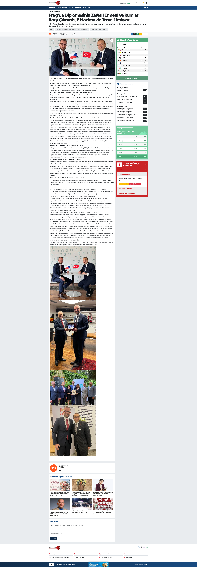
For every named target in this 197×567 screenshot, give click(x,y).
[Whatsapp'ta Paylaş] (137, 34)
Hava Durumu (80, 554)
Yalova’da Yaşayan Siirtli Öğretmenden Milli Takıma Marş (102, 512)
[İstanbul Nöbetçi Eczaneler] (146, 164)
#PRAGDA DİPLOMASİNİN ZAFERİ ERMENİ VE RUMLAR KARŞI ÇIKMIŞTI (71, 29)
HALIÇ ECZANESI (124, 174)
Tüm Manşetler (80, 557)
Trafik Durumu (130, 554)
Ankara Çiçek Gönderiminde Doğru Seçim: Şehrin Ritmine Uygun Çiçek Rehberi (59, 493)
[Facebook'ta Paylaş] (132, 34)
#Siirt (51, 29)
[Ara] (145, 7)
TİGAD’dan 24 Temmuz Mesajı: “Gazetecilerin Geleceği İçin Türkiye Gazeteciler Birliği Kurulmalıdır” (60, 513)
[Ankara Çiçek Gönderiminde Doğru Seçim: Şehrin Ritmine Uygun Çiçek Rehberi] (60, 485)
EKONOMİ (78, 7)
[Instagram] (144, 547)
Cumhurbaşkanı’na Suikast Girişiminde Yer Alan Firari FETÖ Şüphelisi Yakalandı (81, 493)
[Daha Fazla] (140, 34)
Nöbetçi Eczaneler (56, 554)
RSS (52, 564)
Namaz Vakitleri (105, 554)
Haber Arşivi (129, 557)
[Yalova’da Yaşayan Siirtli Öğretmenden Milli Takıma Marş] (103, 504)
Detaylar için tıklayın (132, 78)
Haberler (51, 11)
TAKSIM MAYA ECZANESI (127, 193)
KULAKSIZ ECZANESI (125, 189)
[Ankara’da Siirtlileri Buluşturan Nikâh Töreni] (82, 504)
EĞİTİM (71, 7)
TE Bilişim (62, 467)
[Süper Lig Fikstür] (146, 84)
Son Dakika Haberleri (106, 557)
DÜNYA (58, 7)
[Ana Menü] (147, 7)
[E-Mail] (60, 470)
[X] (141, 547)
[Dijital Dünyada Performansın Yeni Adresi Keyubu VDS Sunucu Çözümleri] (103, 485)
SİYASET (64, 7)
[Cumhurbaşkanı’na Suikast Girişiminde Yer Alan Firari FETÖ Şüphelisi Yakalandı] (82, 485)
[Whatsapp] (147, 547)
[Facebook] (138, 547)
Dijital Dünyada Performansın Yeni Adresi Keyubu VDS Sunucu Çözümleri (103, 493)
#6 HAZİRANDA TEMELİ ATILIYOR (98, 29)
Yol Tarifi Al (124, 184)
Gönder (53, 538)
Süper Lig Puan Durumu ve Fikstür (59, 557)
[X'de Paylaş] (134, 34)
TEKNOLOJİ (86, 7)
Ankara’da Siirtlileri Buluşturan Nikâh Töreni (79, 511)
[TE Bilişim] (53, 468)
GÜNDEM (52, 7)
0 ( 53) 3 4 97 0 (136, 184)
